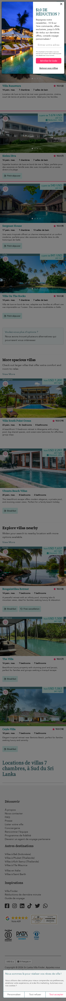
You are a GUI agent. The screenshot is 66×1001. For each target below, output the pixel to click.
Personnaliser (14, 994)
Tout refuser (35, 994)
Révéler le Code (48, 60)
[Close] (61, 5)
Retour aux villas (48, 68)
